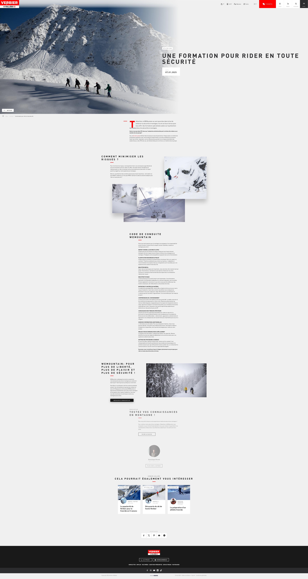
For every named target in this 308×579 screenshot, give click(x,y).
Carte (247, 4)
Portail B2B (178, 575)
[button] (267, 4)
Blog (7, 116)
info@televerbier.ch (161, 560)
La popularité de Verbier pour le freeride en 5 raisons (128, 508)
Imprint (193, 575)
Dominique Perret (154, 459)
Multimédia (145, 564)
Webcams (238, 4)
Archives (11, 116)
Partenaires (175, 564)
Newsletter (132, 564)
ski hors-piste (136, 135)
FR (254, 4)
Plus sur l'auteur (154, 466)
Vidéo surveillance (186, 575)
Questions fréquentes (155, 564)
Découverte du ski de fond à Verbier (153, 507)
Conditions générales (201, 575)
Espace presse (167, 564)
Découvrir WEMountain (122, 400)
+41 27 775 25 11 (146, 560)
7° (223, 4)
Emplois (139, 564)
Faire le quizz (147, 434)
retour (9, 110)
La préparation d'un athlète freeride (178, 508)
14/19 (230, 4)
